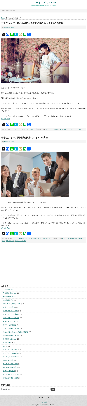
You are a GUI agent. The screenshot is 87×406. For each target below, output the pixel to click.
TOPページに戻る (43, 397)
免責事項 (43, 402)
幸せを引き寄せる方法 (10, 311)
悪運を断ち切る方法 (9, 297)
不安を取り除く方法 (9, 293)
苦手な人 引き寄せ (77, 129)
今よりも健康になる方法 (11, 374)
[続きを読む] (5, 119)
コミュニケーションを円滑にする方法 (23, 129)
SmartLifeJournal (9, 27)
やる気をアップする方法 (11, 357)
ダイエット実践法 (9, 371)
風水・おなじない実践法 (11, 314)
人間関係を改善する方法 (11, 335)
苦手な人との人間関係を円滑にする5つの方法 (24, 137)
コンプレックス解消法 (10, 353)
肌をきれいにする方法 (10, 364)
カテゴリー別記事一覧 (8, 10)
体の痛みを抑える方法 (10, 367)
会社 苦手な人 (10, 241)
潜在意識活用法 (8, 300)
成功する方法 (7, 342)
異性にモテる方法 (9, 307)
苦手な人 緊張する (20, 241)
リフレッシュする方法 (10, 349)
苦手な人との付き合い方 (53, 129)
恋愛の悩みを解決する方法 (12, 303)
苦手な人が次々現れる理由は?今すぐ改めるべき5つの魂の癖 (32, 23)
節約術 (5, 346)
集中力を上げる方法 (9, 325)
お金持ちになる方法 (9, 321)
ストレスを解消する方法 (19, 238)
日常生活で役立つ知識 (10, 378)
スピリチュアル (8, 289)
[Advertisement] (43, 266)
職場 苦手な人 (66, 129)
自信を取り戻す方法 (9, 339)
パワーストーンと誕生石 (11, 318)
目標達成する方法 (9, 360)
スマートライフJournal (44, 2)
